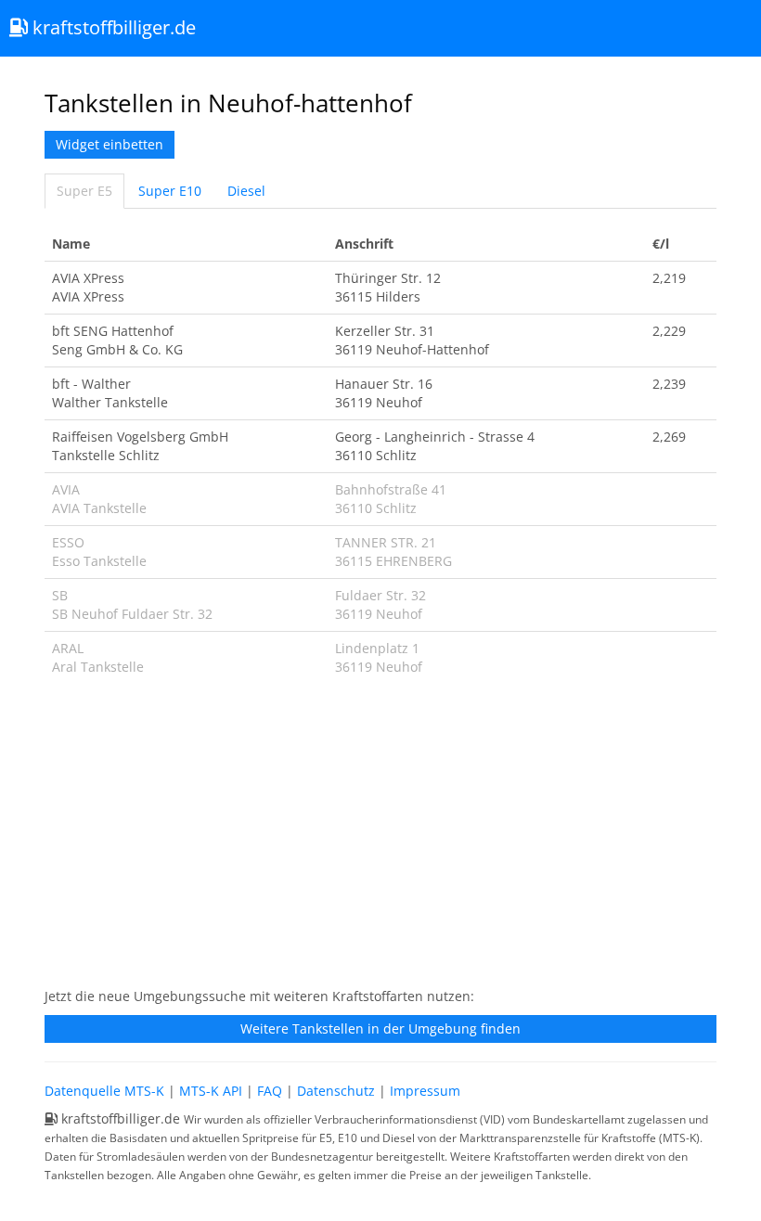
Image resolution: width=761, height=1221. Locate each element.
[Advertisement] (380, 841)
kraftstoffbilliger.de (112, 27)
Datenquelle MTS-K (104, 1090)
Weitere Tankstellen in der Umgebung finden (380, 1028)
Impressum (425, 1090)
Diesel (246, 190)
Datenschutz (336, 1090)
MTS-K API (210, 1090)
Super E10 (169, 190)
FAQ (269, 1090)
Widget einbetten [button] (109, 144)
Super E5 (84, 190)
